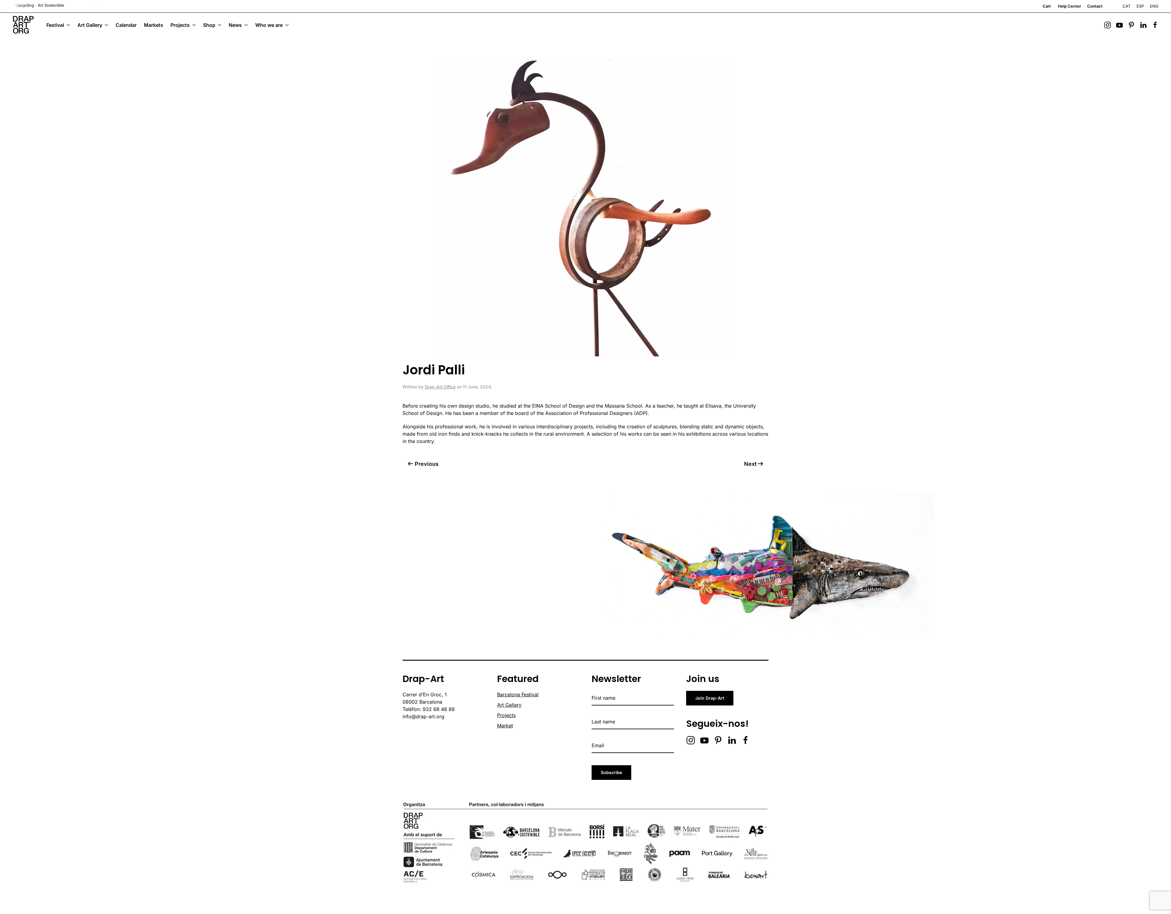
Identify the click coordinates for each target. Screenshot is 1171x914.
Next (750, 464)
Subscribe (611, 772)
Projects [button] (180, 25)
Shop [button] (209, 25)
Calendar (126, 25)
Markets (153, 25)
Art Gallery (509, 705)
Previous (427, 464)
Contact (1095, 6)
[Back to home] (23, 25)
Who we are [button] (269, 25)
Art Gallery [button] (89, 25)
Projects (506, 715)
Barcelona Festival (518, 694)
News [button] (235, 25)
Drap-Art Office (440, 386)
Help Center (1069, 6)
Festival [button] (55, 25)
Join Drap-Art (709, 698)
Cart (1047, 6)
